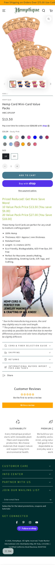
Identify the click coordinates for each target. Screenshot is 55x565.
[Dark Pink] (47, 137)
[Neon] (11, 137)
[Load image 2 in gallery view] (20, 84)
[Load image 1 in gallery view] (13, 84)
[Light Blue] (11, 144)
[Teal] (5, 137)
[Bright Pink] (29, 137)
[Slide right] (50, 84)
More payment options (27, 190)
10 (6, 156)
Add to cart (27, 175)
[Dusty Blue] (41, 137)
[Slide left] (4, 84)
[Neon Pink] (17, 137)
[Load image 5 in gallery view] (42, 84)
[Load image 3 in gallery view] (27, 84)
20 (14, 156)
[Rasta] (29, 144)
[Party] (23, 137)
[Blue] (35, 137)
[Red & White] (35, 144)
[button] (43, 10)
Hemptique (6, 100)
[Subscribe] (51, 499)
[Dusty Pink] (17, 144)
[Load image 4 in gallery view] (35, 84)
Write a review (27, 405)
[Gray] (5, 144)
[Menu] (4, 10)
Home (4, 94)
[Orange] (23, 144)
